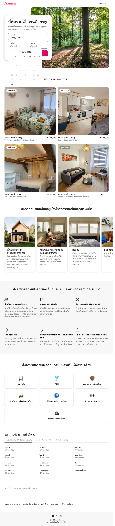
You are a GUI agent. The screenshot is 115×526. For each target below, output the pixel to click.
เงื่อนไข (63, 522)
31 (16, 84)
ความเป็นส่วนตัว (53, 522)
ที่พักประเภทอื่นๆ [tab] (62, 440)
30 (12, 84)
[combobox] (28, 37)
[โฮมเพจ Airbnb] (10, 3)
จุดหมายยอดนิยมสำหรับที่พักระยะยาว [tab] (18, 440)
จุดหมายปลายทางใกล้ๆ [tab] (43, 440)
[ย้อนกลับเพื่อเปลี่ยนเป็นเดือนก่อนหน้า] (12, 52)
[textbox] (18, 46)
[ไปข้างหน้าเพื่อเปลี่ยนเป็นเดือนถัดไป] (38, 52)
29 (38, 80)
